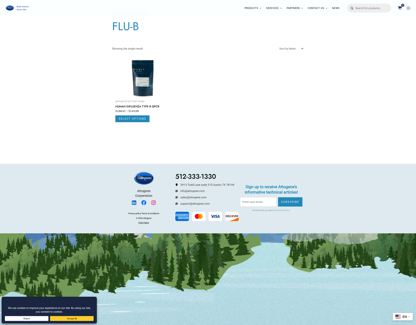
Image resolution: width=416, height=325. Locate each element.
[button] (259, 8)
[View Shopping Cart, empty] (399, 8)
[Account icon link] (408, 8)
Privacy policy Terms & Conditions (143, 213)
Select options (132, 118)
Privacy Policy (284, 210)
